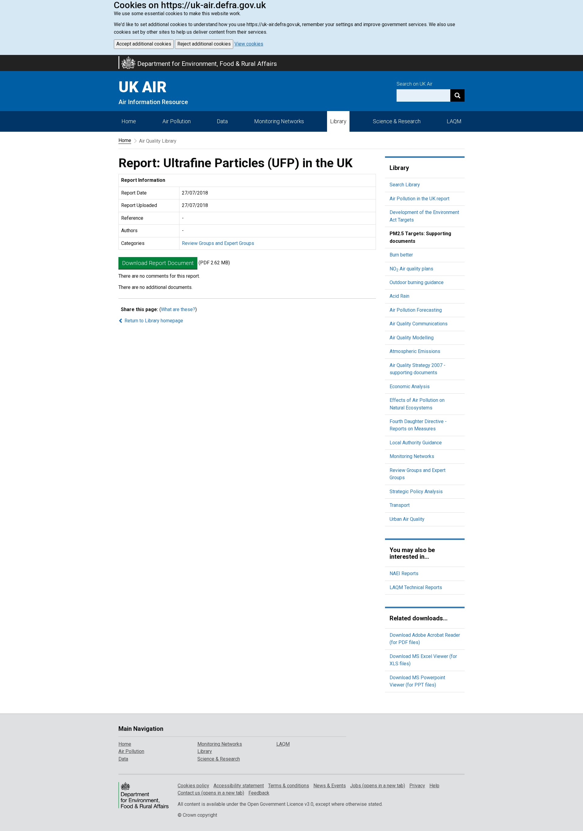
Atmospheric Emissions (415, 351)
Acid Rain (399, 296)
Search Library (405, 185)
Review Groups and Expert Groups (218, 243)
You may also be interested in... (412, 553)
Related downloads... (419, 618)
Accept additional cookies (143, 44)
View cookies (248, 44)
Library (338, 121)
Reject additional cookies (204, 44)
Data (222, 121)
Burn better (401, 255)
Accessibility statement (238, 786)
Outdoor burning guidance (417, 282)
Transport (400, 505)
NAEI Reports (404, 573)
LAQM (454, 121)
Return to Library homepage (153, 321)
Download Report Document (158, 262)
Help (434, 786)
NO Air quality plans (411, 269)
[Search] (457, 95)
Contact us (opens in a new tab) (211, 793)
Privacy (417, 786)
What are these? (178, 309)
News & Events (329, 786)
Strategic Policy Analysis (416, 491)
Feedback (258, 793)
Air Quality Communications (419, 324)
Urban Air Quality (407, 519)
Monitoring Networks (412, 456)
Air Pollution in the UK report (419, 199)
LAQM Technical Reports (416, 587)
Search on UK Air (414, 84)
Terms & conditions (288, 786)
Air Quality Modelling (412, 338)
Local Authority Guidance (416, 443)
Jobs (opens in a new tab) (377, 786)
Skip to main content (3, 59)
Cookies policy (193, 786)
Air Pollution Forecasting (416, 310)
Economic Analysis (410, 386)
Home (128, 121)
